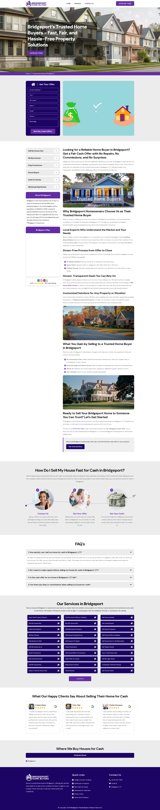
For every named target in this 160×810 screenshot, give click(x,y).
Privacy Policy (79, 794)
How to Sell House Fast (109, 653)
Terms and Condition (81, 797)
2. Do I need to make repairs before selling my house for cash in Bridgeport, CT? (63, 570)
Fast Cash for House (81, 787)
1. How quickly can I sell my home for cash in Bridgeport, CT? (55, 552)
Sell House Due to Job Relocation (113, 641)
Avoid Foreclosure (35, 653)
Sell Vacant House (108, 647)
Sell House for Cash (35, 641)
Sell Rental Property (108, 629)
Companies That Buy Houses (111, 665)
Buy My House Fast (71, 623)
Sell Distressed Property (73, 629)
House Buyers (69, 671)
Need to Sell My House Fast (38, 671)
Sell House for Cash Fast (82, 790)
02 (75, 490)
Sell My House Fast (35, 623)
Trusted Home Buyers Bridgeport (43, 74)
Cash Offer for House (72, 659)
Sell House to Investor (81, 783)
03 (112, 490)
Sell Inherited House (35, 659)
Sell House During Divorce (73, 635)
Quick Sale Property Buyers (38, 617)
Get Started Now (75, 447)
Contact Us (89, 4)
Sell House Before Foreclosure (75, 653)
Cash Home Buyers (35, 629)
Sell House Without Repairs (111, 635)
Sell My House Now (35, 665)
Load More (80, 679)
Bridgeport (31, 761)
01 (37, 490)
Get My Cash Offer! (43, 131)
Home (68, 4)
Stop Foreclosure (71, 647)
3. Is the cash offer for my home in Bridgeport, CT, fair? (52, 577)
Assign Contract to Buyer (83, 780)
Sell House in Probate (72, 641)
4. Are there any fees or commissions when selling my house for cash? (59, 584)
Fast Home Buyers (108, 623)
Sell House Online (108, 671)
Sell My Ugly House (108, 659)
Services (77, 4)
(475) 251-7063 (125, 3)
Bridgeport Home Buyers (80, 808)
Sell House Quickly (108, 617)
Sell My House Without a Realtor (76, 617)
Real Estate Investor (72, 665)
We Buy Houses (34, 635)
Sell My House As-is (35, 647)
